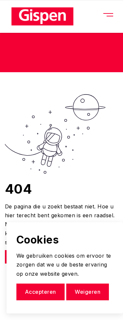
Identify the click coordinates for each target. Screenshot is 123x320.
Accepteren (40, 291)
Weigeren (87, 291)
